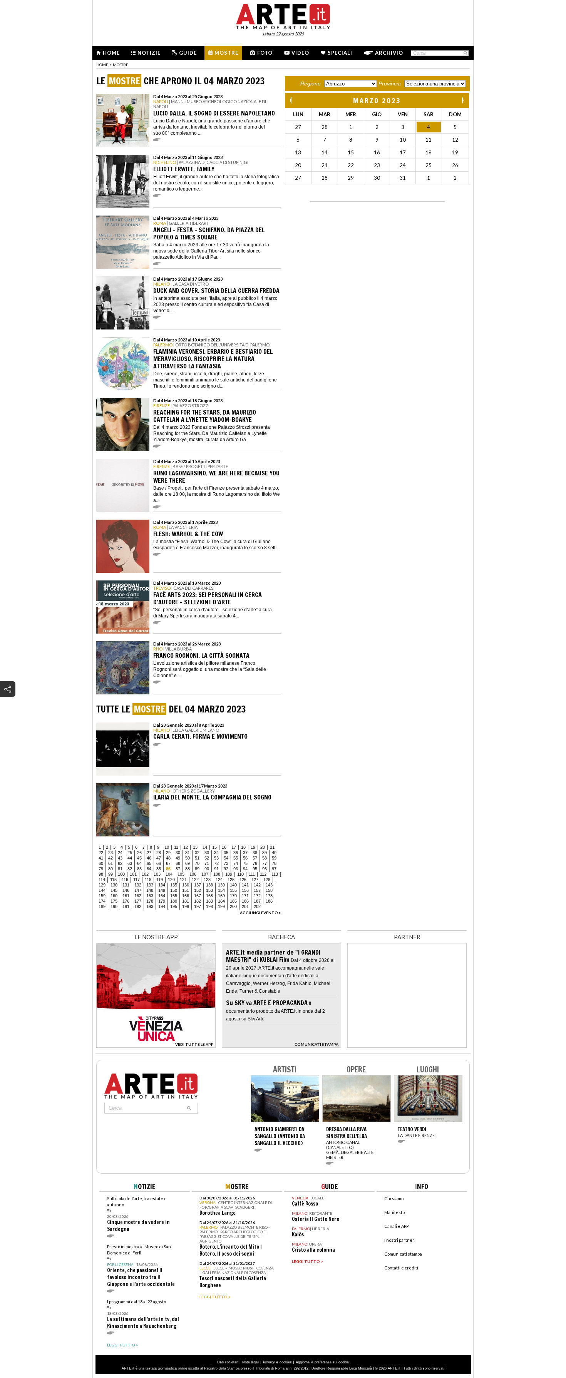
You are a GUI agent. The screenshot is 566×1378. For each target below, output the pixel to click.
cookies (286, 1362)
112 (263, 874)
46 (149, 858)
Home (111, 53)
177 (137, 901)
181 (185, 901)
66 (158, 863)
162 (137, 895)
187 (257, 901)
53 (216, 858)
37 (245, 852)
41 (101, 858)
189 (102, 906)
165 (173, 895)
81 (120, 868)
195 (173, 906)
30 (178, 852)
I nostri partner (399, 1240)
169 (221, 895)
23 (110, 852)
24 (120, 852)
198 (209, 906)
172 (257, 895)
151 (185, 890)
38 (255, 852)
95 (255, 868)
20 (262, 847)
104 (169, 874)
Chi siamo (394, 1198)
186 (245, 901)
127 (254, 879)
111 (252, 874)
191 (125, 906)
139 (221, 885)
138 (209, 885)
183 (209, 901)
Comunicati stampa (403, 1253)
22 (101, 852)
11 (176, 847)
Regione (310, 83)
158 (269, 890)
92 (226, 868)
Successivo (462, 100)
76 (255, 863)
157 (257, 890)
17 (233, 847)
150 (173, 890)
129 (102, 885)
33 (206, 852)
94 (245, 868)
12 (185, 847)
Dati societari (227, 1362)
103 (157, 874)
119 (159, 879)
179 (161, 901)
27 (149, 852)
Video (300, 53)
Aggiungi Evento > (260, 912)
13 (195, 847)
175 (114, 901)
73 (226, 863)
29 (168, 852)
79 (101, 868)
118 (148, 879)
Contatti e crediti (401, 1267)
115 (113, 879)
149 (161, 890)
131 (125, 885)
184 (221, 901)
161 (125, 895)
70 (197, 863)
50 (187, 858)
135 (173, 885)
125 (231, 879)
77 (264, 863)
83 (139, 868)
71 (206, 863)
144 (102, 890)
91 (216, 868)
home (102, 64)
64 (139, 863)
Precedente (291, 100)
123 (207, 879)
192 (137, 906)
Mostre (226, 53)
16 (224, 847)
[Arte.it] (283, 15)
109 (228, 874)
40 (274, 852)
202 (257, 906)
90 (206, 868)
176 (125, 901)
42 (110, 858)
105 (181, 874)
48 (168, 858)
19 (253, 847)
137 (197, 885)
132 (137, 885)
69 (187, 863)
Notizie (149, 53)
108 (216, 874)
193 (149, 906)
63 (129, 863)
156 (245, 890)
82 (129, 868)
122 (195, 879)
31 (187, 852)
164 (161, 895)
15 (214, 847)
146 (125, 890)
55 (235, 858)
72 (216, 863)
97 (274, 868)
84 (149, 868)
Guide (188, 53)
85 (158, 868)
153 (209, 890)
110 (240, 874)
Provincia (389, 83)
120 (171, 879)
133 (149, 885)
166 (185, 895)
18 (243, 847)
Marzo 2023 (377, 100)
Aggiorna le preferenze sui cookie (322, 1362)
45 (139, 858)
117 (136, 879)
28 (158, 852)
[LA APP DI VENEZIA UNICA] (156, 1046)
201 (245, 906)
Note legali (250, 1362)
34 (216, 852)
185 (233, 901)
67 (168, 863)
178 (149, 901)
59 (274, 858)
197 (197, 906)
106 (192, 874)
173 (269, 895)
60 (101, 863)
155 (233, 890)
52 (206, 858)
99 (110, 874)
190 (114, 906)
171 (245, 895)
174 (102, 901)
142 (257, 885)
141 (245, 885)
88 (187, 868)
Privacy (269, 1362)
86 (168, 868)
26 (139, 852)
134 (161, 885)
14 (205, 847)
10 (166, 847)
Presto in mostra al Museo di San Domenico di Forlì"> (141, 1266)
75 (245, 863)
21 (272, 847)
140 (233, 885)
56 (245, 858)
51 (197, 858)
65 (149, 863)
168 (209, 895)
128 (266, 879)
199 (221, 906)
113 (274, 874)
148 (149, 890)
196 (185, 906)
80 (110, 868)
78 (274, 863)
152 (197, 890)
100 (121, 874)
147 (137, 890)
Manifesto (394, 1212)
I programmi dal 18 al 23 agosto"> (143, 1314)
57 (255, 858)
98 (101, 874)
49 (178, 858)
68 (178, 863)
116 (125, 879)
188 (269, 901)
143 (269, 885)
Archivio (389, 53)
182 (197, 901)
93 (235, 868)
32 (197, 852)
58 (264, 858)
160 (114, 895)
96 (264, 868)
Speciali (340, 53)
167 (197, 895)
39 (264, 852)
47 (158, 858)
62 (120, 863)
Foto (265, 53)
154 (221, 890)
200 (233, 906)
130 (114, 885)
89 (197, 868)
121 (183, 879)
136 (185, 885)
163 (149, 895)
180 (173, 901)
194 (161, 906)
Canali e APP (396, 1226)
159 (102, 895)
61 (110, 863)
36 (235, 852)
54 (226, 858)
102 (145, 874)
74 (235, 863)
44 (129, 858)
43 (120, 858)
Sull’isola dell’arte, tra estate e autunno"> (138, 1214)
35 (226, 852)
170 (233, 895)
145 (114, 890)
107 (204, 874)
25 (129, 852)
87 (178, 868)
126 (242, 879)
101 (133, 874)
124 (219, 879)
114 (102, 879)
